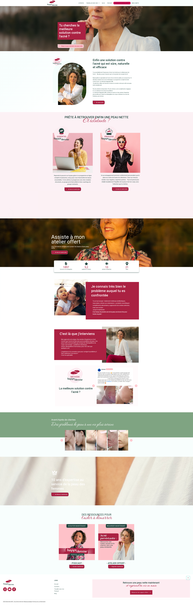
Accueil (56, 584)
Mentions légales (28, 601)
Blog (55, 593)
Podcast (56, 591)
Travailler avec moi (59, 589)
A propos (56, 586)
